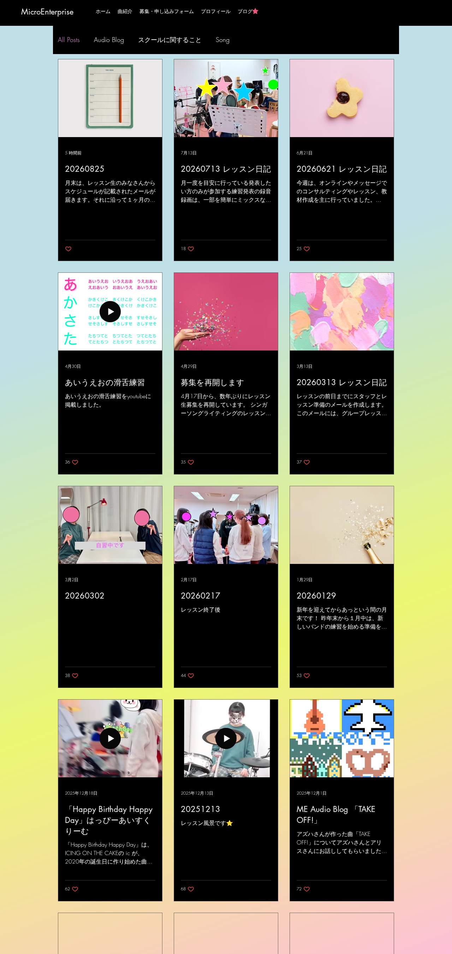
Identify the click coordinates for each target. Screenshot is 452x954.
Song (223, 39)
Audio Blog (109, 39)
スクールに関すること (170, 39)
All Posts (69, 39)
